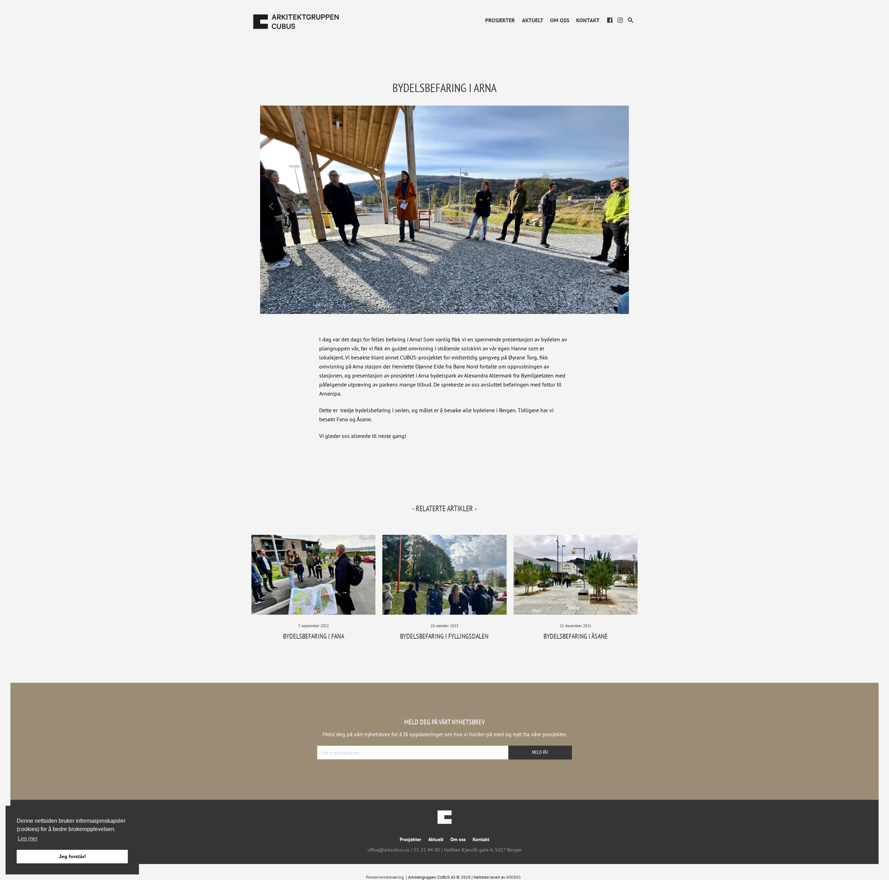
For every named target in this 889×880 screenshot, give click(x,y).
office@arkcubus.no (388, 850)
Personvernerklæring (385, 877)
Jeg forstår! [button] (72, 856)
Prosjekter (500, 20)
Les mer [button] (28, 838)
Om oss (559, 20)
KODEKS (513, 877)
